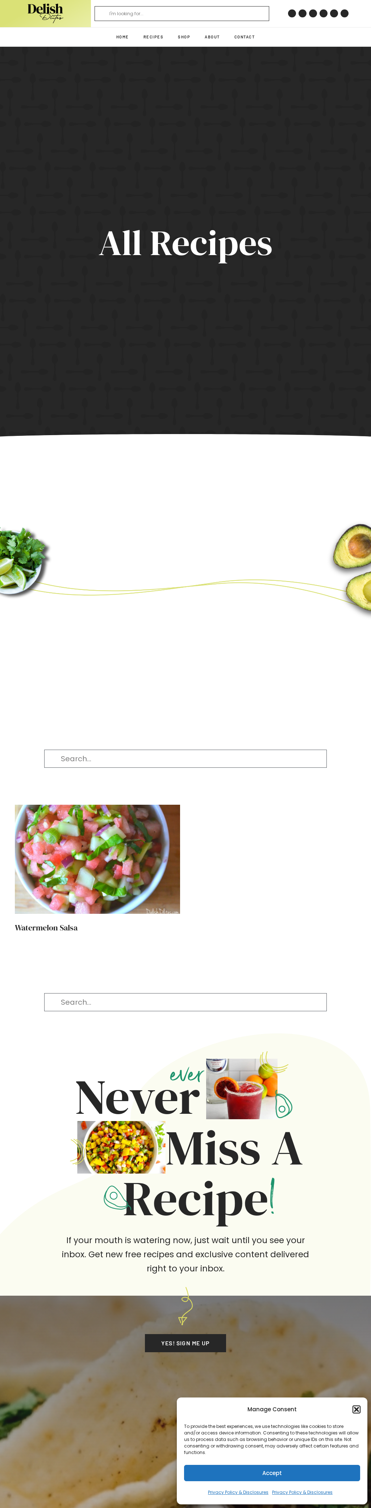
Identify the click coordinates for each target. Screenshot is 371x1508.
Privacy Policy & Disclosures (238, 1492)
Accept (272, 1473)
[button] (356, 1409)
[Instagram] (303, 13)
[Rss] (345, 13)
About (212, 36)
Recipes (153, 36)
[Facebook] (313, 13)
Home (122, 36)
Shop (184, 36)
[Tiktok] (324, 13)
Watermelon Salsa (46, 927)
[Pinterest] (292, 13)
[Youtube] (334, 13)
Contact (244, 36)
